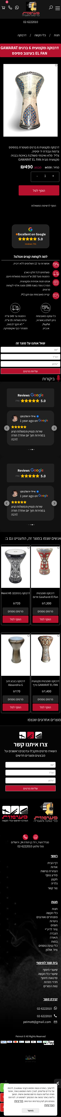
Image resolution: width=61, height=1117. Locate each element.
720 (17, 617)
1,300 (47, 617)
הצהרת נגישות (49, 884)
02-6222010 (30, 22)
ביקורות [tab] (48, 378)
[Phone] (10, 6)
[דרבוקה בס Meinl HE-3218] (15, 598)
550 (49, 167)
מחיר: (55, 167)
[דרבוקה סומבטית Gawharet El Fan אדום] (45, 587)
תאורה (54, 951)
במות (54, 955)
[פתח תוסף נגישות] (57, 1083)
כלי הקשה (52, 926)
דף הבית (52, 876)
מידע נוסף (51, 888)
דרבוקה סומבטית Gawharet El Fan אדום (45, 608)
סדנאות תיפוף (49, 991)
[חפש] (50, 6)
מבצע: (37, 167)
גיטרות (54, 934)
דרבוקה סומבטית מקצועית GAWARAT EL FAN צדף (45, 696)
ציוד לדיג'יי (51, 942)
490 (29, 166)
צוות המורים (50, 999)
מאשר (30, 1110)
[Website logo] (34, 9)
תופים (54, 938)
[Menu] (57, 6)
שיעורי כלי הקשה (47, 987)
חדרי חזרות (51, 995)
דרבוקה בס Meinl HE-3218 (15, 606)
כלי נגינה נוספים (48, 959)
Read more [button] (17, 527)
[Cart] (3, 6)
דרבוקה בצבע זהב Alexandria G (15, 696)
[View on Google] (14, 418)
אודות (54, 880)
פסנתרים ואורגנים (47, 930)
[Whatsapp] (17, 6)
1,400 (47, 705)
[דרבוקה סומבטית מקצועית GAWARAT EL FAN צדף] (45, 675)
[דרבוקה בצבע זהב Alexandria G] (15, 677)
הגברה (54, 946)
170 (17, 705)
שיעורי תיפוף (50, 983)
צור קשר (52, 901)
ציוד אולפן (52, 963)
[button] (54, 67)
